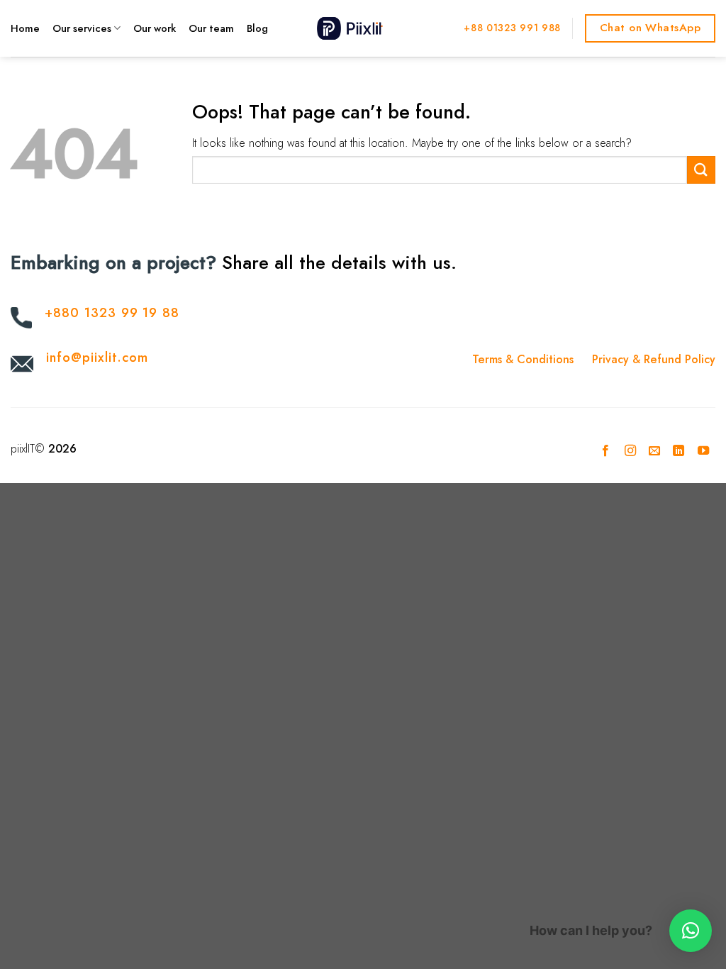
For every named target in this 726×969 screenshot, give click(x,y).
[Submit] (701, 170)
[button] (690, 930)
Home (25, 28)
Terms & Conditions (523, 359)
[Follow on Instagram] (629, 451)
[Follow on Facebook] (605, 451)
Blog (257, 28)
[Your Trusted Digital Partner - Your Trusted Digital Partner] (363, 28)
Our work (154, 28)
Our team (211, 28)
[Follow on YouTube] (703, 451)
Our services (81, 28)
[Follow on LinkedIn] (678, 451)
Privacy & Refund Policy (653, 359)
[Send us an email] (654, 451)
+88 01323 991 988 (512, 28)
